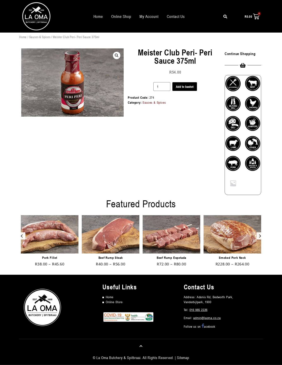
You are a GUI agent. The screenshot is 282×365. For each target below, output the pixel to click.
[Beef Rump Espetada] (171, 234)
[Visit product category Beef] (252, 85)
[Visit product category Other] (252, 145)
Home (98, 16)
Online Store (114, 302)
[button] (116, 55)
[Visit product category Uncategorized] (233, 185)
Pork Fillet (49, 258)
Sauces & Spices (40, 37)
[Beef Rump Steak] (110, 234)
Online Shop (121, 16)
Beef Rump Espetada (171, 258)
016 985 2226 (199, 310)
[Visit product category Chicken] (252, 105)
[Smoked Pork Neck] (232, 234)
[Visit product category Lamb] (233, 145)
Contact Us (176, 16)
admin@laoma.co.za (207, 318)
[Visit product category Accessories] (233, 85)
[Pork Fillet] (49, 234)
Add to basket (184, 87)
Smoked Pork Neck (232, 258)
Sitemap (183, 357)
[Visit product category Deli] (233, 125)
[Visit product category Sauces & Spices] (252, 165)
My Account (149, 16)
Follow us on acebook (199, 326)
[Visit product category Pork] (233, 165)
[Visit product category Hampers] (252, 125)
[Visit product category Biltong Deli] (233, 105)
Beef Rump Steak (110, 258)
